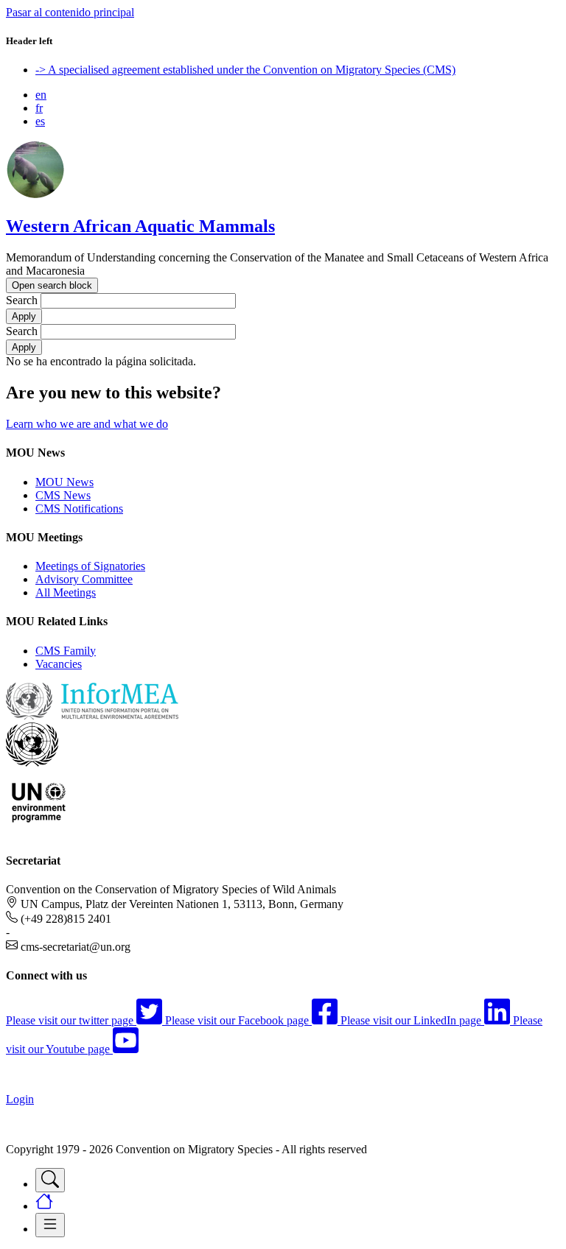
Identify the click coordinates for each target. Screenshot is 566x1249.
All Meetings (65, 592)
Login (20, 1099)
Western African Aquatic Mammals (140, 226)
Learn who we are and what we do (87, 424)
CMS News (63, 495)
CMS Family (65, 650)
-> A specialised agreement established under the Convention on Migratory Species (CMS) (245, 69)
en (40, 94)
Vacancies (58, 664)
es (40, 121)
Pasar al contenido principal (70, 12)
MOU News (64, 482)
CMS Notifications (79, 508)
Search (22, 300)
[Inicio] (35, 195)
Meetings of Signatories (90, 566)
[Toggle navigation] (50, 1180)
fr (39, 108)
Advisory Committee (84, 579)
